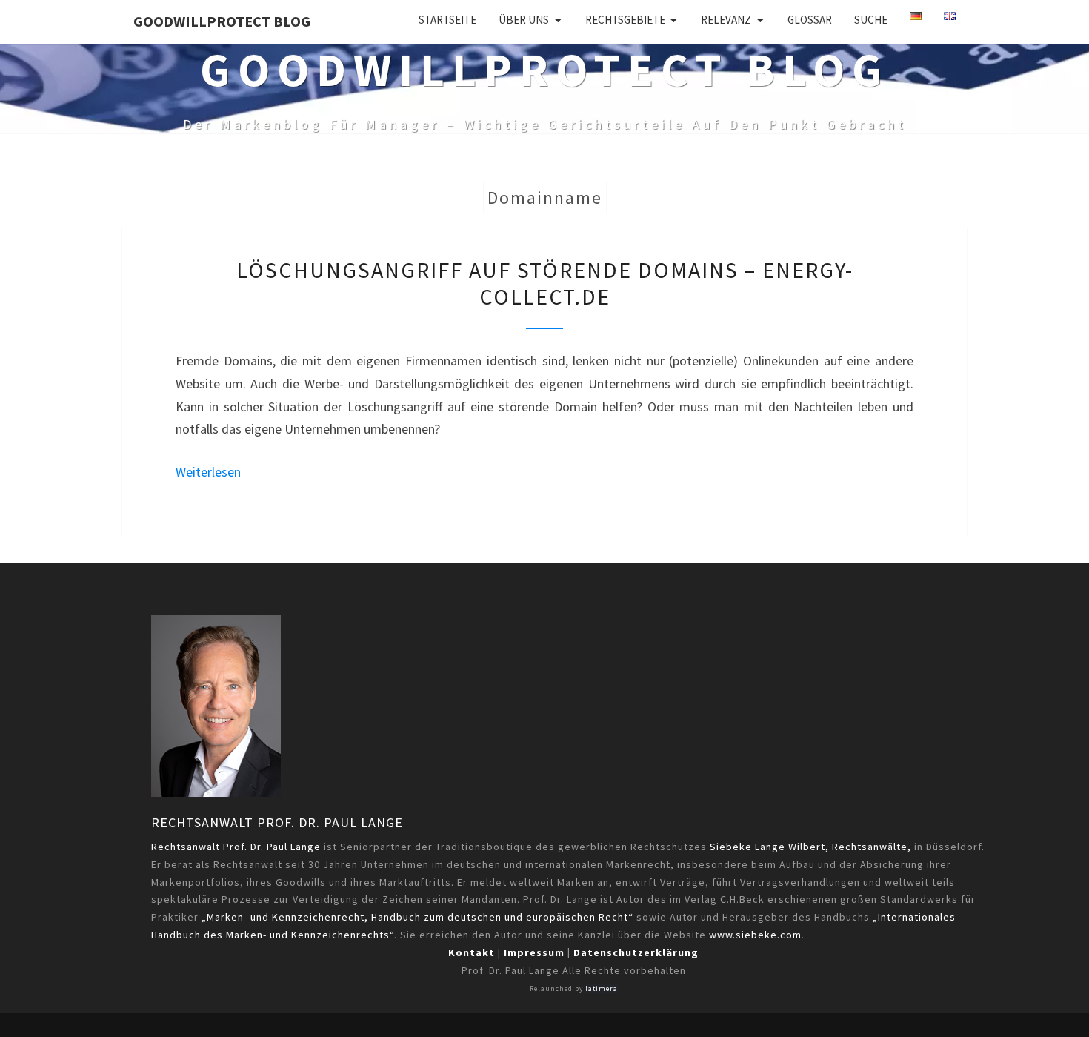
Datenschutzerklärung (636, 952)
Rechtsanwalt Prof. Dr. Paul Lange (277, 822)
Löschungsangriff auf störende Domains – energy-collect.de (544, 283)
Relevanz (726, 20)
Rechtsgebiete (625, 20)
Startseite (447, 20)
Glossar (809, 20)
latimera (601, 988)
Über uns (524, 20)
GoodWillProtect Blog (221, 21)
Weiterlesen (208, 471)
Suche (870, 20)
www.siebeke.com (755, 934)
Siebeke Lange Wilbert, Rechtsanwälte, (810, 846)
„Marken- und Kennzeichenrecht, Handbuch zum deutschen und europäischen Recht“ (417, 917)
